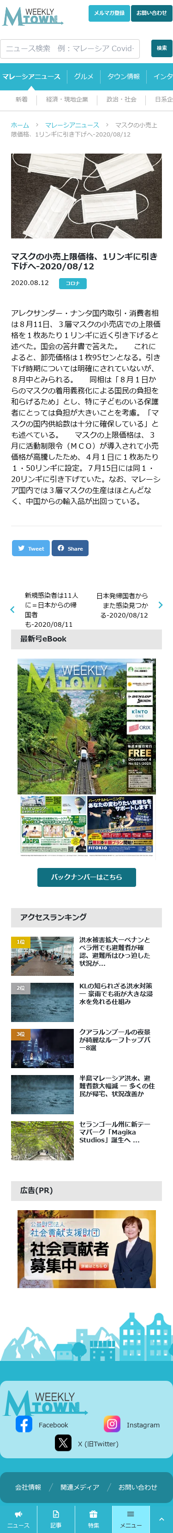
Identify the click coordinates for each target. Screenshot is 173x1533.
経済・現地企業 (67, 99)
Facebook (53, 1425)
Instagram (143, 1425)
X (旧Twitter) (98, 1444)
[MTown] (33, 16)
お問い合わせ (152, 13)
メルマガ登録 (109, 13)
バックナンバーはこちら (86, 877)
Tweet (35, 549)
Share (74, 549)
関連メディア (79, 1487)
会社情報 (28, 1487)
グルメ (84, 77)
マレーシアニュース (31, 77)
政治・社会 (122, 99)
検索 (162, 48)
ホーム (20, 125)
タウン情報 (123, 77)
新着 (22, 99)
